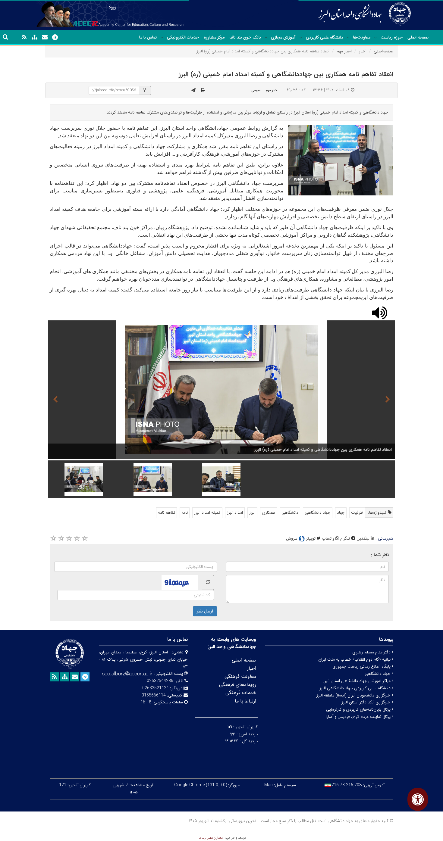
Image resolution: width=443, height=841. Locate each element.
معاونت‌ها (361, 37)
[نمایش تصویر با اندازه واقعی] (341, 160)
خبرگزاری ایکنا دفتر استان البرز (366, 702)
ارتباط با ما (245, 701)
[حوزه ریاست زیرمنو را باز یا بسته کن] (375, 37)
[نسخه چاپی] (202, 90)
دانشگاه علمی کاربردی (324, 37)
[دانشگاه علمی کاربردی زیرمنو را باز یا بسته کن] (300, 37)
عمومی (256, 90)
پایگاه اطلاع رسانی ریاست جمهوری (362, 666)
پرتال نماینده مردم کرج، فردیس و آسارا (359, 716)
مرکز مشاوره (214, 37)
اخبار (362, 51)
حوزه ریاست (392, 37)
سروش (292, 538)
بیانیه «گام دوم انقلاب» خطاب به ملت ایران (355, 659)
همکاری (268, 512)
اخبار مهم (344, 51)
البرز (252, 512)
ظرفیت (357, 512)
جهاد (341, 512)
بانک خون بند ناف (245, 37)
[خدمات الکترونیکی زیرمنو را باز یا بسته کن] (162, 37)
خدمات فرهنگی (240, 692)
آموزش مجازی (283, 37)
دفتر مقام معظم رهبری (372, 652)
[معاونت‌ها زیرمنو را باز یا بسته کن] (348, 37)
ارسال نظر (205, 611)
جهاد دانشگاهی (318, 512)
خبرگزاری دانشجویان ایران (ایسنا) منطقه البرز (354, 695)
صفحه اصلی (418, 37)
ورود (112, 7)
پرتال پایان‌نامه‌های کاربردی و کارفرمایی (359, 709)
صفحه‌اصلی (383, 51)
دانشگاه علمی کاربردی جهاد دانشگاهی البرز (355, 688)
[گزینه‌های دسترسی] (417, 799)
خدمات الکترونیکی (183, 37)
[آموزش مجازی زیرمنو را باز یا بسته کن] (266, 37)
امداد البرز (235, 512)
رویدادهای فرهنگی (237, 684)
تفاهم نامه (166, 512)
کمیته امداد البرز (207, 512)
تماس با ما (148, 37)
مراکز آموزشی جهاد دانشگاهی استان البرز (357, 680)
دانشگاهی (289, 512)
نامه (184, 512)
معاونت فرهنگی (240, 676)
